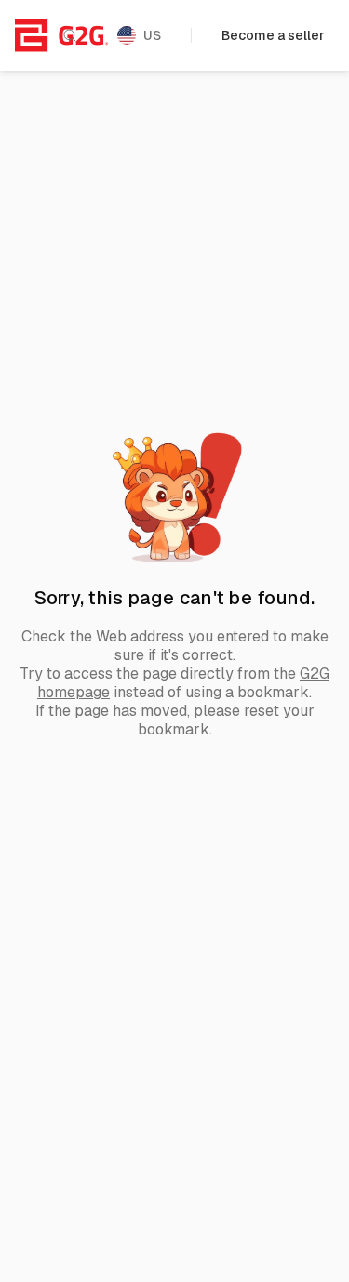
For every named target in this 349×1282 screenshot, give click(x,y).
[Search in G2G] (69, 35)
